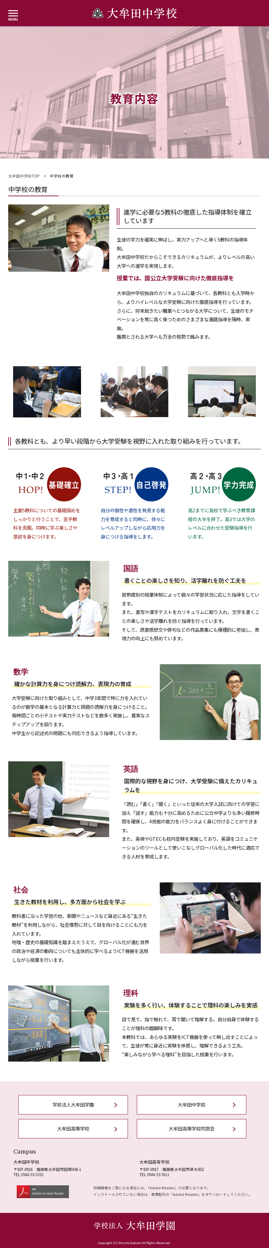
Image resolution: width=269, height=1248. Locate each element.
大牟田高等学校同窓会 (192, 1128)
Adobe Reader (162, 1187)
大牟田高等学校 (73, 1128)
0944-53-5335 (32, 1174)
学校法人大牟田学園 (73, 1104)
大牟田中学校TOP (24, 176)
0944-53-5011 (158, 1174)
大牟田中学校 (191, 1104)
